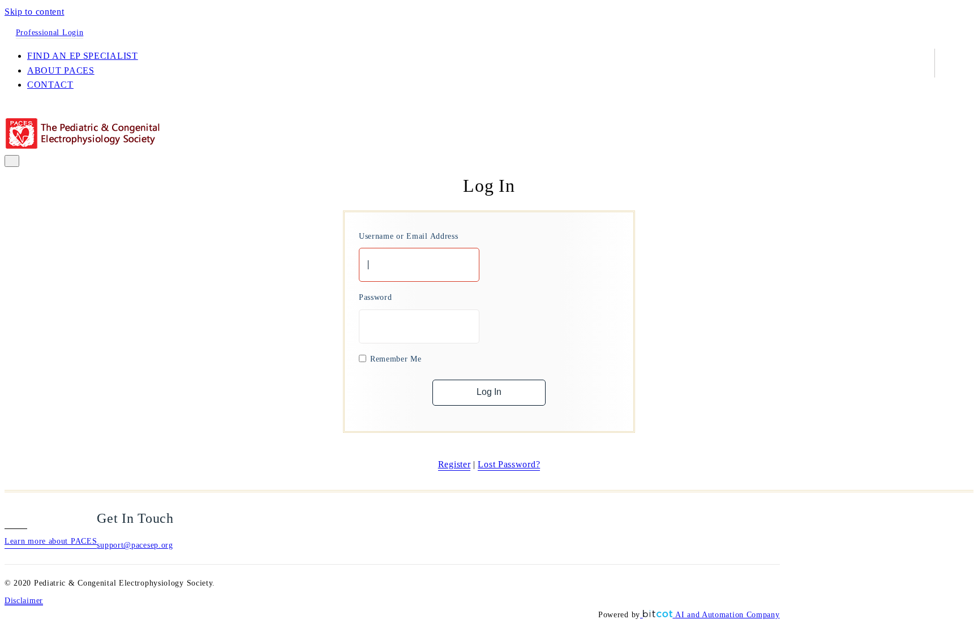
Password (375, 297)
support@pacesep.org (135, 545)
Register (454, 464)
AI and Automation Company (727, 614)
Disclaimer (24, 600)
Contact (50, 84)
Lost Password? (509, 464)
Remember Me (396, 359)
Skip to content (35, 11)
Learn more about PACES (51, 541)
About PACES (61, 70)
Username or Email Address (408, 236)
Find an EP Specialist (82, 56)
